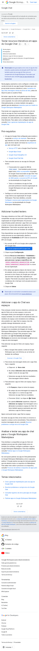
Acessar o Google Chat (14, 358)
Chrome (3, 623)
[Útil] (10, 33)
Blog (2, 599)
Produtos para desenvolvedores (10, 566)
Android (3, 620)
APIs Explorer (5, 591)
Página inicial (4, 29)
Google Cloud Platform (7, 629)
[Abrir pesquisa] (27, 2)
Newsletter (4, 602)
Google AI (4, 632)
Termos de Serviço (6, 574)
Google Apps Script (15, 151)
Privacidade (17, 642)
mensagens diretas (14, 90)
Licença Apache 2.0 (7, 522)
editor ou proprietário (23, 171)
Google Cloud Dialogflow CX (18, 155)
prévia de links (26, 90)
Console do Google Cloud (8, 588)
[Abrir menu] (3, 2)
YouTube (4, 608)
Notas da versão (6, 569)
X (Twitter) (4, 605)
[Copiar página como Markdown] (25, 44)
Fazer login (33, 2)
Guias (33, 29)
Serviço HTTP (13, 148)
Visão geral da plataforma (8, 563)
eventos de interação (19, 138)
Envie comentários (9, 37)
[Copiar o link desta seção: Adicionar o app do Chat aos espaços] (12, 305)
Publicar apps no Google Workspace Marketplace (20, 498)
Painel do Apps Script (7, 585)
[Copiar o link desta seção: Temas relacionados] (23, 477)
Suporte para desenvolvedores (10, 572)
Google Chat (6, 8)
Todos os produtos (6, 635)
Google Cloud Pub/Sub (16, 158)
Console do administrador (8, 582)
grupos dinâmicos (27, 294)
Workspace (20, 2)
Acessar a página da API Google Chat (18, 248)
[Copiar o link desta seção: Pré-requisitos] (17, 132)
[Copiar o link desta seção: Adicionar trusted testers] (28, 212)
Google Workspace (16, 29)
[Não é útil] (12, 33)
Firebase (3, 626)
